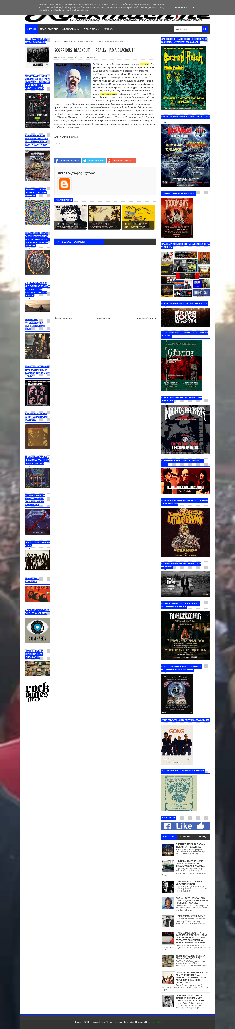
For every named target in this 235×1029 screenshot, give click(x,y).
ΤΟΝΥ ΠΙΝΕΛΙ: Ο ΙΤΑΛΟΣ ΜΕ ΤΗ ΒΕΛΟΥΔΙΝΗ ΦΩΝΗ (191, 882)
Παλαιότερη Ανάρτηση (146, 318)
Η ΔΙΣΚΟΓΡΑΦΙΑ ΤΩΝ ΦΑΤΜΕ (190, 916)
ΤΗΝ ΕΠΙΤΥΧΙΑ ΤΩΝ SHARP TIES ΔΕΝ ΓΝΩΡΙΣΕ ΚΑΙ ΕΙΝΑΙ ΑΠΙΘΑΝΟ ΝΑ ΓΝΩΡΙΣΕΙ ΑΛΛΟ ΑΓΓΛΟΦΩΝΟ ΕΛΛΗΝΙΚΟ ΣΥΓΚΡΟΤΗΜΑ (192, 977)
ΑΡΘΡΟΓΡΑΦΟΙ (71, 29)
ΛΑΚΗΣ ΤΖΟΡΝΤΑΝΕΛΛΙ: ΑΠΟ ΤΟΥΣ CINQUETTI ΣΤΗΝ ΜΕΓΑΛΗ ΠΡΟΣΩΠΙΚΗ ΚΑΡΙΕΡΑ (192, 900)
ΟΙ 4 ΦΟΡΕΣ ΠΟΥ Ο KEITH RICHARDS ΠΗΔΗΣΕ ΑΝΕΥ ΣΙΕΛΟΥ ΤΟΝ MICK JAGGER (190, 998)
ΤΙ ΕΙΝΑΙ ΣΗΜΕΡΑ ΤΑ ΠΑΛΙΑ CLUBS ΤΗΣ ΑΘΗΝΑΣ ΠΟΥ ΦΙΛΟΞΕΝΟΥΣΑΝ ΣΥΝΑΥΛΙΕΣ (190, 863)
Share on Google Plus (124, 160)
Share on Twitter (96, 160)
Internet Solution (156, 1022)
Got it (193, 7)
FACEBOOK (108, 29)
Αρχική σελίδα (103, 318)
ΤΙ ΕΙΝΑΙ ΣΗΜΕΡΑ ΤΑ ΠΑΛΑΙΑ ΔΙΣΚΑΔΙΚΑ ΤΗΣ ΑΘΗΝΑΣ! (190, 845)
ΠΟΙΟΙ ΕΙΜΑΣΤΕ (49, 29)
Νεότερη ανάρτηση (63, 318)
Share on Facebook (70, 160)
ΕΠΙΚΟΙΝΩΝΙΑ (92, 29)
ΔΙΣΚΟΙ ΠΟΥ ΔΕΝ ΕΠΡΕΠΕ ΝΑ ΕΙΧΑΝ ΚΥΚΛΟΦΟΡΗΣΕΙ (190, 957)
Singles (92, 57)
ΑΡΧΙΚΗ (31, 29)
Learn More (180, 7)
